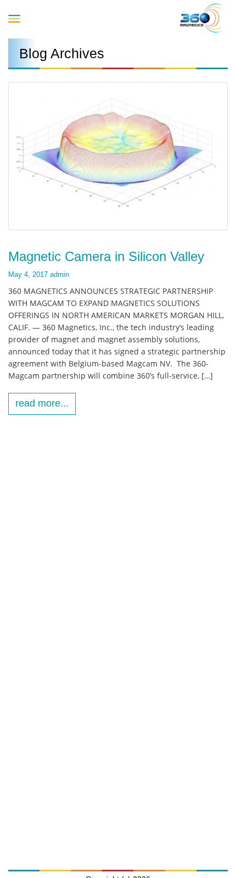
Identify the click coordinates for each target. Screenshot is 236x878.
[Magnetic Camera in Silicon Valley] (118, 156)
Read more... (42, 403)
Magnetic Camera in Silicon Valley (106, 256)
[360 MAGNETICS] (202, 18)
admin (59, 274)
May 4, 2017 (28, 274)
